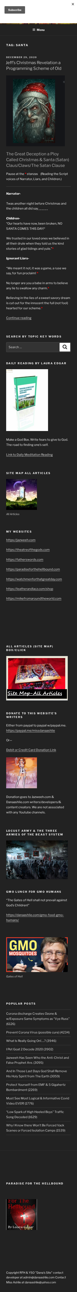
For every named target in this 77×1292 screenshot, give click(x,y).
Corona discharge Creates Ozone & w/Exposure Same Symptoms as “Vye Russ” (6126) (38, 1019)
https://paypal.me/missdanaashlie (30, 730)
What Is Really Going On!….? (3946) (31, 1041)
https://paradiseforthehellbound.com (33, 569)
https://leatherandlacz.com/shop (29, 589)
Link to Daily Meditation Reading (29, 455)
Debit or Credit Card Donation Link (31, 750)
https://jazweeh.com (21, 540)
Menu (41, 30)
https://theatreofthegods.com (28, 550)
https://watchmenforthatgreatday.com (34, 579)
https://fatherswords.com (24, 559)
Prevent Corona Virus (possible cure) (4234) (38, 1032)
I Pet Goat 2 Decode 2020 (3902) (29, 1049)
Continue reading (18, 318)
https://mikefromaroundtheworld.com (33, 598)
